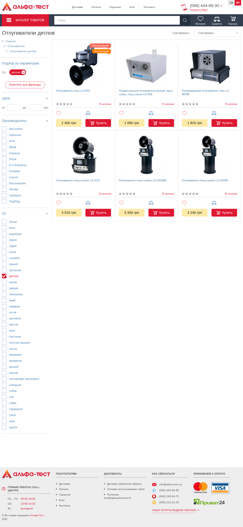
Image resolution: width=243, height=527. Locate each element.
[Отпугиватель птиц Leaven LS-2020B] (209, 155)
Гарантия (115, 7)
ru (238, 2)
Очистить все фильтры (25, 84)
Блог (132, 7)
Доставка (77, 7)
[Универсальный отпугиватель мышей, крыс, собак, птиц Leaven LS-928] (146, 65)
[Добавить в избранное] (69, 113)
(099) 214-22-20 (169, 502)
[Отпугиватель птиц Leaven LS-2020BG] (146, 155)
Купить (101, 123)
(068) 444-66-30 (169, 490)
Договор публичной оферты (124, 483)
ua (231, 2)
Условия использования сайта (126, 489)
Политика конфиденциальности (117, 496)
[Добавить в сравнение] (98, 113)
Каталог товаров (30, 20)
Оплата (96, 7)
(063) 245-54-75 (169, 496)
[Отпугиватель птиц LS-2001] (83, 65)
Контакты (149, 7)
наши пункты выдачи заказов (174, 510)
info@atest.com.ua (170, 484)
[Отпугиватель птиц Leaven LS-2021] (83, 155)
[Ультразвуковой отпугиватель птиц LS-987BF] (209, 65)
